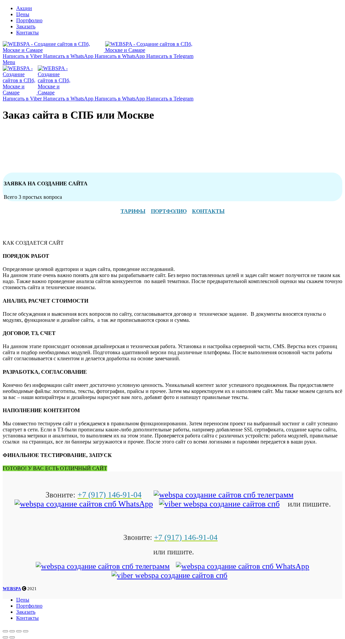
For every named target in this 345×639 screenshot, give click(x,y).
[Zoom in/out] (25, 631)
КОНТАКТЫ (208, 211)
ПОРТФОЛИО (169, 211)
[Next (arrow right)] (12, 637)
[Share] (12, 631)
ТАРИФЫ (133, 211)
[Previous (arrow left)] (5, 637)
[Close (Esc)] (5, 631)
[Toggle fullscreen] (19, 631)
